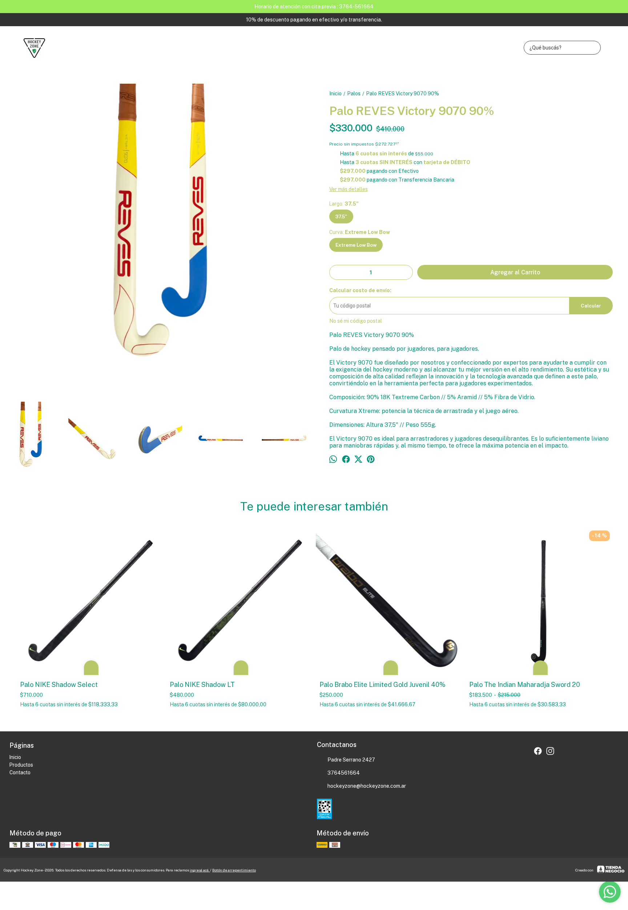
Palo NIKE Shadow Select (59, 684)
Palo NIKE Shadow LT (202, 684)
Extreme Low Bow (356, 245)
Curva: (359, 232)
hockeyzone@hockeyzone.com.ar (366, 786)
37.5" (341, 216)
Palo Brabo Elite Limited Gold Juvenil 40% (382, 684)
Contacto (20, 772)
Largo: (344, 204)
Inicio (15, 757)
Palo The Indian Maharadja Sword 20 (524, 684)
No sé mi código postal (355, 321)
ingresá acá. (200, 870)
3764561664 (343, 773)
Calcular (591, 306)
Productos (21, 765)
